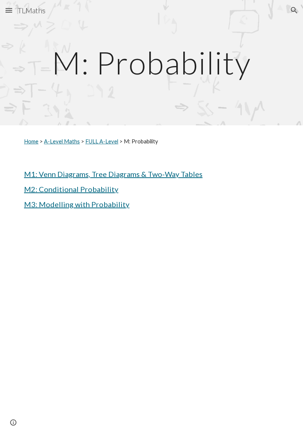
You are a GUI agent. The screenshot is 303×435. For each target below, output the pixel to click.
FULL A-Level (101, 141)
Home (31, 141)
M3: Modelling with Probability (76, 204)
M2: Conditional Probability (71, 189)
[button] (9, 10)
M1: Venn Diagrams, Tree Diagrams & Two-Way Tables (113, 174)
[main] (151, 62)
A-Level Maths (62, 141)
